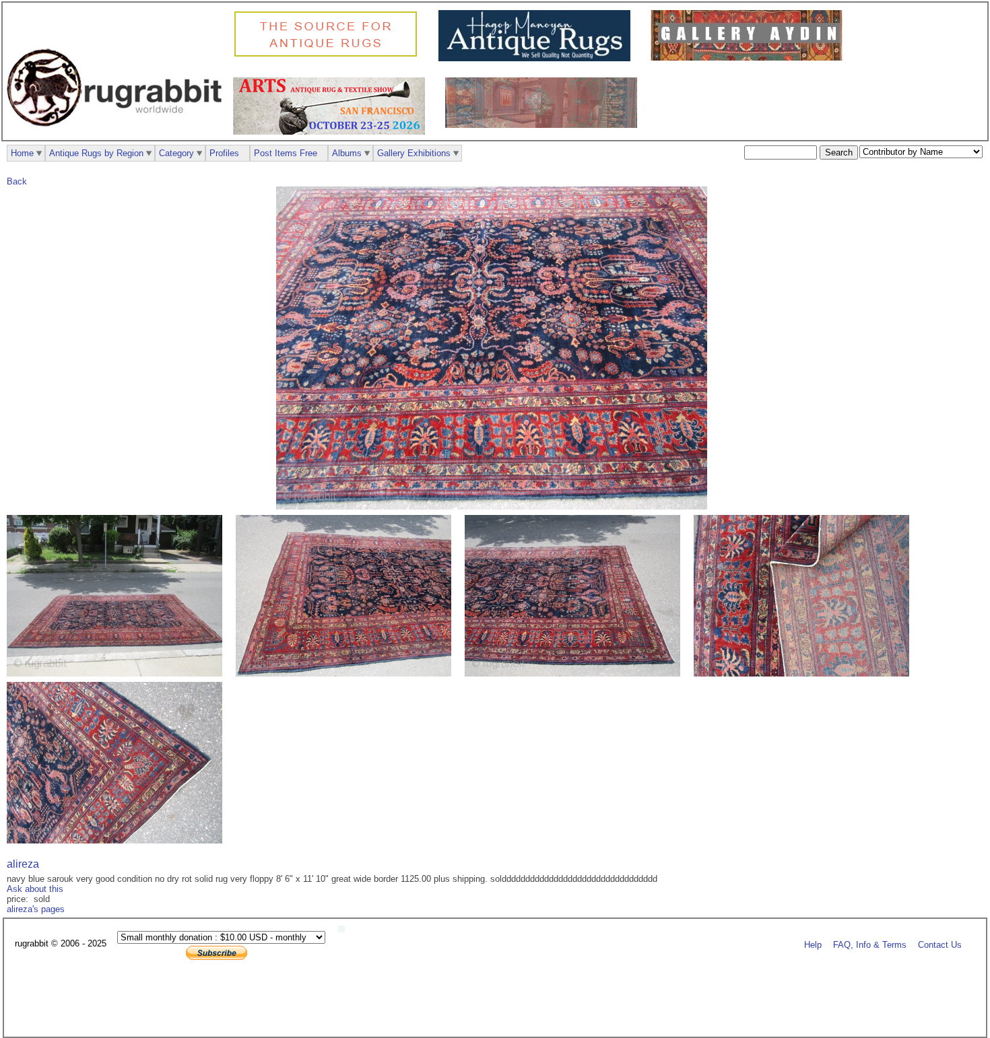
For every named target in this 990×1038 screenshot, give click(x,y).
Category (176, 153)
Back (17, 181)
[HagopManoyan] (537, 58)
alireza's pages (36, 909)
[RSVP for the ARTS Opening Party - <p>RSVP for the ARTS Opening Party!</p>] (345, 929)
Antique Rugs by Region (96, 153)
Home (22, 153)
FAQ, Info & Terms (869, 944)
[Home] (118, 134)
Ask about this (35, 889)
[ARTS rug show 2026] (332, 132)
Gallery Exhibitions (414, 153)
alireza (23, 864)
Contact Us (940, 944)
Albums (347, 153)
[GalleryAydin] (750, 58)
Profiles (224, 153)
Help (813, 944)
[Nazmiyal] (329, 55)
